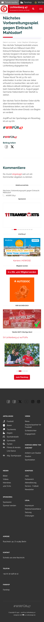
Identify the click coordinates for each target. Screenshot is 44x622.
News (27, 421)
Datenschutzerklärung (34, 509)
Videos (5, 479)
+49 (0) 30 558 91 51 (10, 574)
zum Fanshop (22, 377)
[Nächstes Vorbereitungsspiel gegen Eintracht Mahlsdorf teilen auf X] (12, 146)
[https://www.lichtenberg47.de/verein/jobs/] (22, 318)
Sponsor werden (9, 506)
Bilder (5, 476)
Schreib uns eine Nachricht (13, 558)
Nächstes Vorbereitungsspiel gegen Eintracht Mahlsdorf (21, 192)
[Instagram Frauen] (38, 401)
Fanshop (28, 2)
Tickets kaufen (11, 2)
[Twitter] (20, 401)
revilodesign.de (30, 615)
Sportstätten (30, 460)
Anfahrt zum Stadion (33, 453)
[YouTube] (26, 401)
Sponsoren (7, 502)
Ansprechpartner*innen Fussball (34, 426)
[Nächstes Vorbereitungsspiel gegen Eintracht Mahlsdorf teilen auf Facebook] (6, 146)
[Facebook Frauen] (14, 401)
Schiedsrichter (30, 431)
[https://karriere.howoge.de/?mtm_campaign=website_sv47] (22, 247)
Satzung (28, 512)
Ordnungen (29, 516)
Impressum (29, 506)
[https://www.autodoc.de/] (22, 289)
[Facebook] (8, 401)
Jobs (27, 476)
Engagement (30, 434)
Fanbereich (29, 479)
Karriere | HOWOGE (22, 260)
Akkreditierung (30, 483)
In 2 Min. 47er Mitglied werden (22, 272)
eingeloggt (17, 174)
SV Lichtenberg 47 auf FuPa (15, 337)
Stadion (28, 456)
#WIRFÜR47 (11, 196)
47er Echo (7, 486)
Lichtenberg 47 (30, 612)
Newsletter (29, 489)
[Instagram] (32, 401)
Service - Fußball (31, 486)
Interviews (7, 483)
